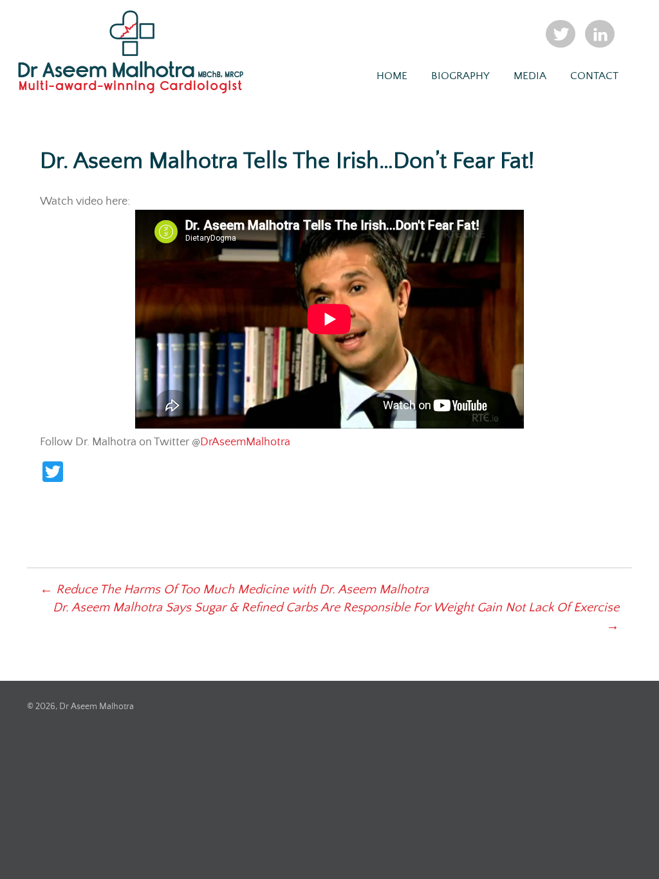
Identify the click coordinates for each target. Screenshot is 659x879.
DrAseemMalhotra (245, 442)
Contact (594, 76)
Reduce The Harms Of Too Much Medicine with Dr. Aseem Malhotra (234, 589)
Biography (460, 76)
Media (530, 76)
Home (391, 76)
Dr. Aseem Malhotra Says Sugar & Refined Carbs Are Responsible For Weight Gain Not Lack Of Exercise (336, 617)
